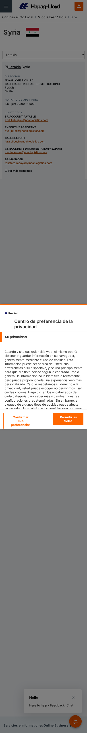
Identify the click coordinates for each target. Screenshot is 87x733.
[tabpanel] (44, 386)
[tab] (43, 337)
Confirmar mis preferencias (21, 421)
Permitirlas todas (68, 419)
